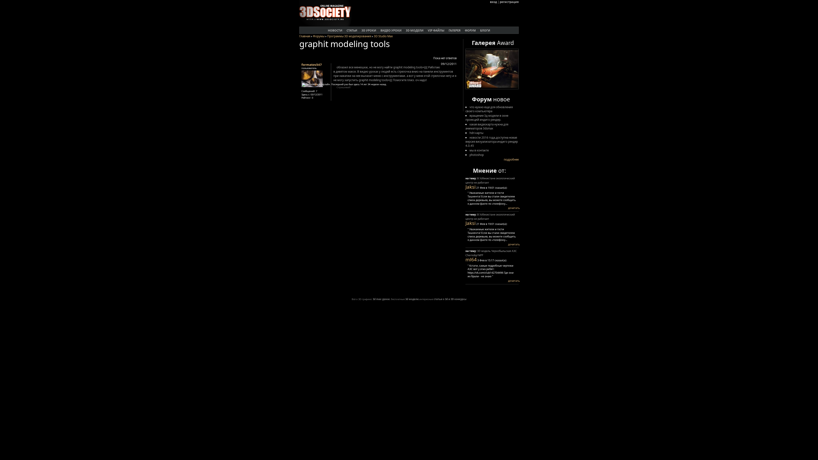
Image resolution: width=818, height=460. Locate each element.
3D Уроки (368, 30)
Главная (304, 36)
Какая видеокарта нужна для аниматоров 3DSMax (486, 126)
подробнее (511, 159)
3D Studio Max (383, 36)
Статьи (352, 30)
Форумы (318, 36)
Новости (335, 30)
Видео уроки (391, 30)
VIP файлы (436, 30)
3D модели (414, 30)
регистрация (509, 2)
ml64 (471, 259)
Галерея (455, 30)
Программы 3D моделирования (349, 36)
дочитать (514, 208)
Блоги (485, 30)
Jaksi (470, 187)
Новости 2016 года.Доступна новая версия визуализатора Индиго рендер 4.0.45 (491, 142)
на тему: (471, 178)
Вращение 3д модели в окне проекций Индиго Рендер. (486, 118)
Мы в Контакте (479, 150)
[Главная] (327, 25)
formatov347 (311, 64)
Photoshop (476, 155)
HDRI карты (476, 133)
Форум (470, 30)
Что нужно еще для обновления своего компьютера (489, 109)
